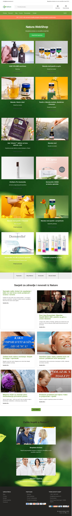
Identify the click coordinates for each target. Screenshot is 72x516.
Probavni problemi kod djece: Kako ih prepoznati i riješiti (53, 395)
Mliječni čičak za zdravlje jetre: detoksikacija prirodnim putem (15, 395)
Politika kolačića (7, 500)
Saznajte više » (6, 302)
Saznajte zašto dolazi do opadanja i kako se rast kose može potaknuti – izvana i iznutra (17, 293)
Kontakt (5, 498)
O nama (5, 496)
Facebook (5, 502)
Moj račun (57, 8)
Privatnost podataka (32, 500)
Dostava (29, 494)
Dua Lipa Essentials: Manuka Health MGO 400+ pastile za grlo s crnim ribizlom (52, 317)
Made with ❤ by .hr (64, 513)
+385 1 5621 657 (54, 494)
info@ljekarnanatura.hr (8, 1)
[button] (66, 13)
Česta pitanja (66, 8)
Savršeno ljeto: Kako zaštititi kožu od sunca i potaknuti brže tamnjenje (54, 357)
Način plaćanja (30, 496)
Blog (4, 494)
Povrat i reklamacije (32, 498)
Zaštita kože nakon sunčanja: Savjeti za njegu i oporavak (17, 357)
